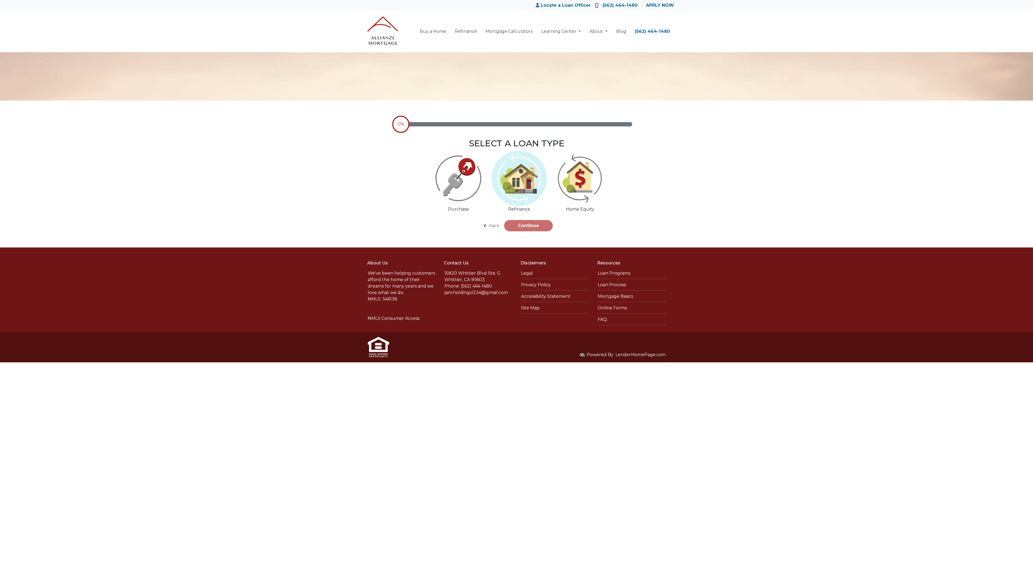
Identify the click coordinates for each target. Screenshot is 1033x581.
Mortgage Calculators (509, 31)
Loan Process (612, 284)
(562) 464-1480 (620, 5)
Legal (527, 273)
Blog (621, 31)
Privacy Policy (536, 284)
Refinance (466, 31)
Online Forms (612, 307)
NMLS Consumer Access (393, 318)
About (596, 31)
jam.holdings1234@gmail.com (476, 292)
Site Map (530, 307)
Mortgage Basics (615, 296)
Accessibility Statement (546, 296)
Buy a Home (433, 31)
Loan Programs (614, 273)
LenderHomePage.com (640, 354)
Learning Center (559, 31)
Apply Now (660, 5)
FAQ (602, 319)
